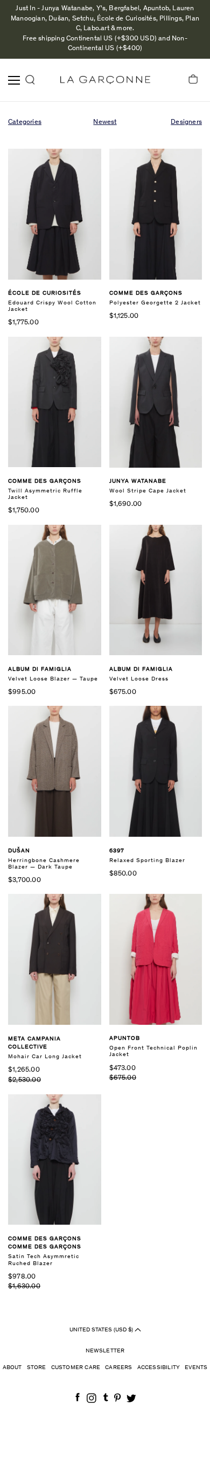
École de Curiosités (44, 293)
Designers (186, 122)
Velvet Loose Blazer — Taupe (53, 679)
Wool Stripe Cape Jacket (147, 491)
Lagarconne (105, 80)
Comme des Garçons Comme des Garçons (44, 1243)
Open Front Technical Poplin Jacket (153, 1051)
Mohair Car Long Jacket (45, 1057)
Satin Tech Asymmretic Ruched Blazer (43, 1260)
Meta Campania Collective (34, 1043)
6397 (116, 851)
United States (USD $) (102, 1330)
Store (36, 1368)
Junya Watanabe (137, 481)
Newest (104, 122)
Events (196, 1368)
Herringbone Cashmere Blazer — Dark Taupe (44, 864)
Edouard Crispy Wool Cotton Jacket (52, 306)
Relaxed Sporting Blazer (147, 861)
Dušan (19, 851)
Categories (24, 122)
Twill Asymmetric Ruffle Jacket (45, 494)
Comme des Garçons (146, 293)
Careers (118, 1368)
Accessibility (158, 1368)
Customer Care (76, 1368)
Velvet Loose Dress (139, 679)
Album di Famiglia (40, 669)
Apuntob (124, 1038)
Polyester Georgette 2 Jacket (155, 303)
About (12, 1368)
